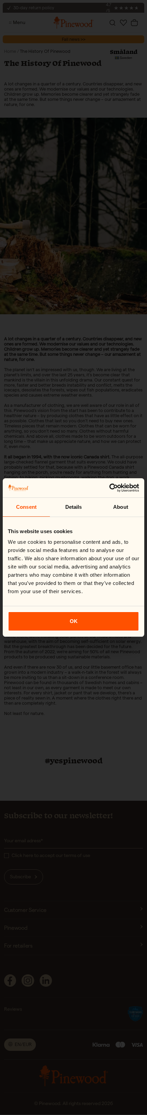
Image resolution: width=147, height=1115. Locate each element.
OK (74, 621)
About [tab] (120, 507)
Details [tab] (73, 507)
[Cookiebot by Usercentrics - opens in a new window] (109, 487)
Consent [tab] (26, 507)
